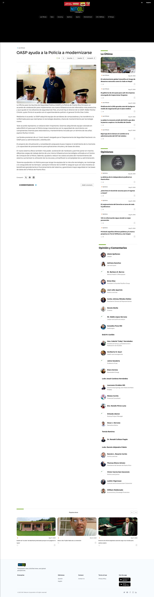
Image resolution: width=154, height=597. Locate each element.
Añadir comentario (87, 185)
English (60, 581)
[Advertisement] (77, 31)
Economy (60, 17)
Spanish (60, 578)
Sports (78, 17)
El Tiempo (111, 17)
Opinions (69, 17)
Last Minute (43, 17)
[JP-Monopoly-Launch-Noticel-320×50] (77, 4)
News (52, 17)
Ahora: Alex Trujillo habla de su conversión (28, 540)
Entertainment (88, 17)
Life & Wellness (100, 17)
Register (148, 2)
